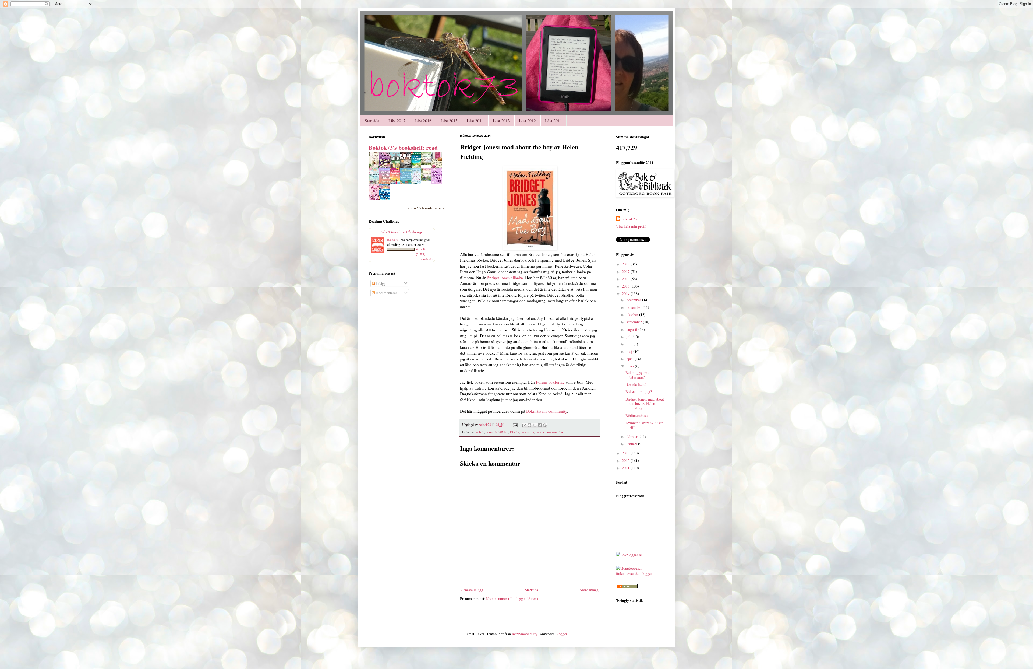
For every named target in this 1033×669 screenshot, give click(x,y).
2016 (626, 278)
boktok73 (629, 219)
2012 (626, 460)
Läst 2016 (423, 120)
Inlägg (380, 283)
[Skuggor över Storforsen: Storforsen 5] (427, 180)
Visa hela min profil (631, 226)
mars (631, 366)
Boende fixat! (635, 384)
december (634, 299)
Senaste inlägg (472, 589)
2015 (626, 286)
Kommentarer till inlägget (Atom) (512, 598)
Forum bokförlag (550, 382)
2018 (626, 264)
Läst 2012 (527, 120)
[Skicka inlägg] (514, 424)
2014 (626, 293)
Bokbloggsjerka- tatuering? (637, 375)
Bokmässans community (546, 411)
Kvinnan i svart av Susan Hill (644, 425)
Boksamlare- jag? (638, 391)
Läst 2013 (501, 120)
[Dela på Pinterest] (544, 425)
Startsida (372, 120)
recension (527, 432)
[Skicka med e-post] (524, 425)
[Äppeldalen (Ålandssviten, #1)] (427, 163)
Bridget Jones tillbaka (505, 277)
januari (632, 443)
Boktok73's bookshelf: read (403, 147)
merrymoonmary (524, 633)
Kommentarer (386, 292)
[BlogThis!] (529, 425)
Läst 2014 (475, 120)
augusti (632, 329)
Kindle (514, 432)
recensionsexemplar (549, 432)
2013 (626, 453)
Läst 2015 (449, 120)
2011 (626, 467)
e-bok (480, 432)
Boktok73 (393, 239)
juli (630, 336)
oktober (633, 314)
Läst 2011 (553, 120)
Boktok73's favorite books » (425, 208)
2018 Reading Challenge (402, 231)
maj (630, 351)
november (635, 307)
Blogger (561, 633)
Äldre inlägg (589, 589)
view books (426, 259)
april (631, 358)
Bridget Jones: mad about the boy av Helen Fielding (644, 404)
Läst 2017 (396, 120)
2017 (626, 271)
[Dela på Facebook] (539, 425)
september (635, 321)
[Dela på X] (534, 425)
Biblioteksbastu (637, 415)
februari (633, 436)
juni (630, 343)
